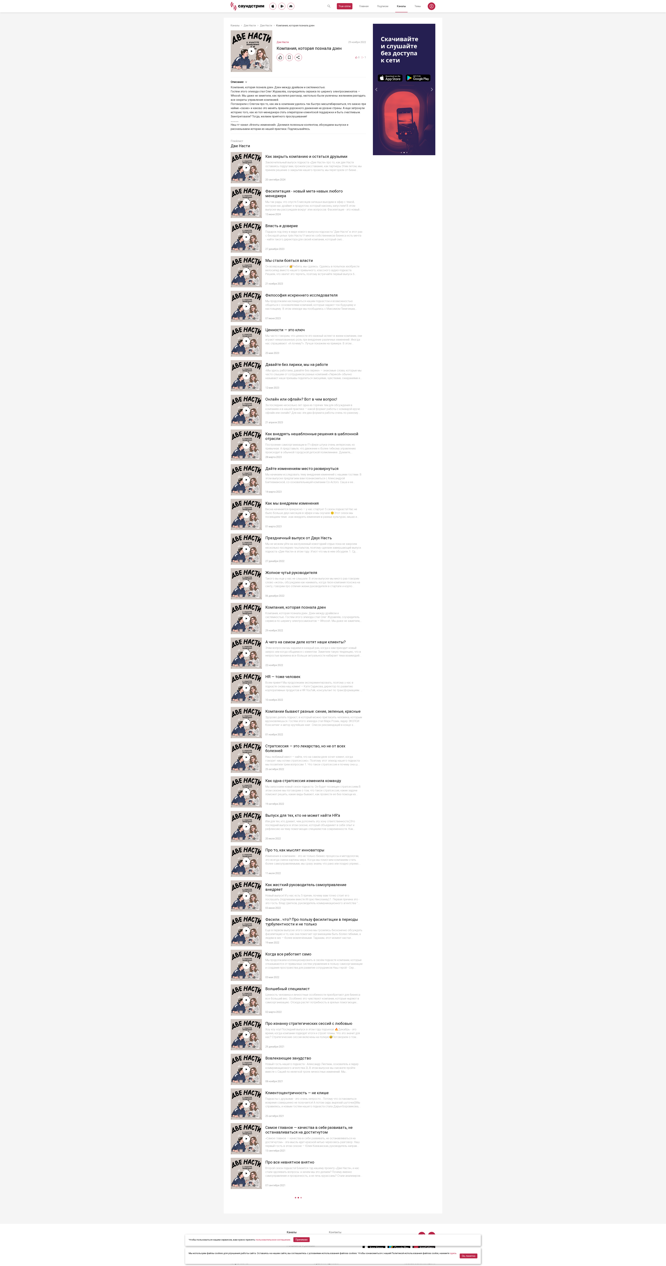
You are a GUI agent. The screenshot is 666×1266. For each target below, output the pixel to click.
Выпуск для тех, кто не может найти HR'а (302, 815)
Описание (237, 82)
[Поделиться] (298, 57)
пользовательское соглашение (273, 1239)
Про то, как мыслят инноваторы (294, 850)
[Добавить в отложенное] (289, 57)
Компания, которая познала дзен (295, 607)
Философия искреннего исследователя (301, 295)
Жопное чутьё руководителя (291, 572)
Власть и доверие (281, 226)
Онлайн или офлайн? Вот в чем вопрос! (301, 399)
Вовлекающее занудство (288, 1058)
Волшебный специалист (287, 989)
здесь (453, 1253)
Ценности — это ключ (285, 330)
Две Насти (250, 25)
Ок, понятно (468, 1256)
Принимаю (302, 1239)
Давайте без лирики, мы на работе (296, 364)
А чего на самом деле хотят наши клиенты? (305, 642)
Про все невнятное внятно (289, 1162)
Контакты (335, 1232)
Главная (364, 6)
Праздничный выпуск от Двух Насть (298, 538)
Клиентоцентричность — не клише (297, 1093)
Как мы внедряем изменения (292, 503)
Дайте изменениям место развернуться (302, 468)
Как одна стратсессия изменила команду (303, 781)
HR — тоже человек (282, 677)
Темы (418, 6)
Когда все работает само (288, 954)
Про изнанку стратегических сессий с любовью (308, 1023)
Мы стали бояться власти (289, 260)
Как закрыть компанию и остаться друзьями (306, 156)
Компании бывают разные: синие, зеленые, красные (313, 711)
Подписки (382, 6)
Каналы (401, 6)
